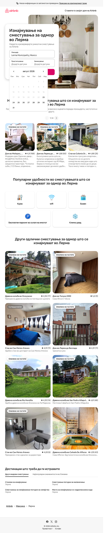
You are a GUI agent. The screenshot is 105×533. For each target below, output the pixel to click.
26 (24, 102)
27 (29, 102)
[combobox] (32, 55)
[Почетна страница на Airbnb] (11, 11)
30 (44, 102)
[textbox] (20, 64)
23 (44, 97)
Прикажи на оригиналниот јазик (73, 3)
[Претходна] (47, 118)
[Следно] (56, 118)
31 (13, 108)
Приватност (47, 529)
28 (34, 102)
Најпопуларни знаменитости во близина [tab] (50, 474)
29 (39, 102)
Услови (58, 529)
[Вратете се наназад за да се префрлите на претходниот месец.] (14, 71)
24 (14, 102)
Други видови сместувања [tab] (17, 474)
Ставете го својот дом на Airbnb (80, 10)
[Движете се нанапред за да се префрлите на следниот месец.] (43, 71)
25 (19, 102)
